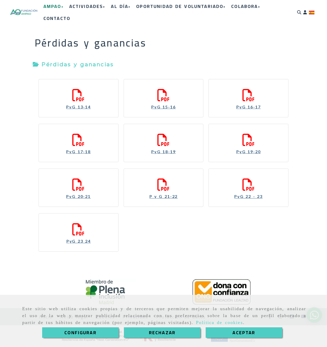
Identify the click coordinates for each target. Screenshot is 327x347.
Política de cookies (219, 322)
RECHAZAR (162, 332)
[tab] (73, 64)
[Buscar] (299, 12)
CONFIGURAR (80, 332)
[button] (305, 12)
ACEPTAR (243, 332)
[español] (311, 12)
